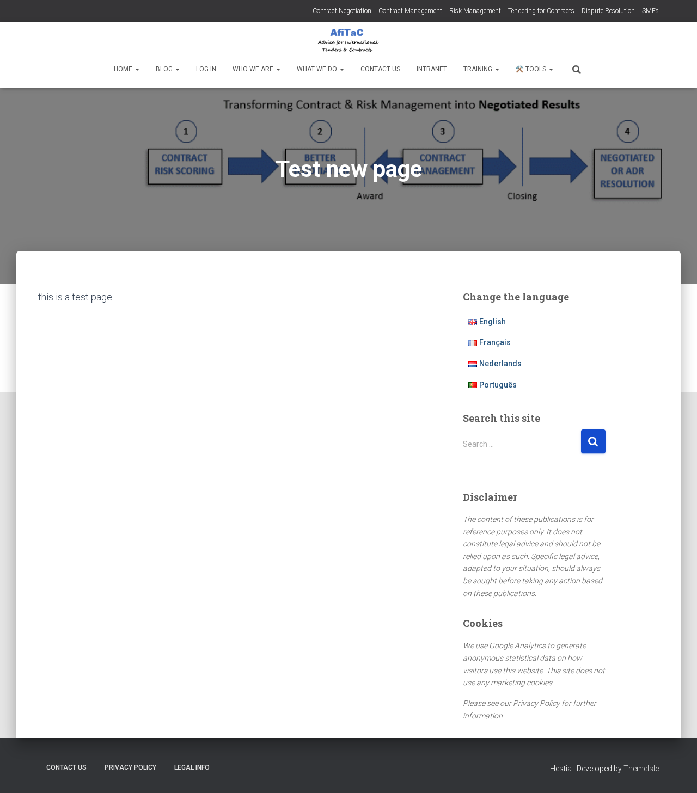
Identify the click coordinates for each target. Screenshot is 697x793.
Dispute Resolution (608, 11)
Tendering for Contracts (541, 11)
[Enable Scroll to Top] (675, 771)
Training (478, 69)
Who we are (254, 69)
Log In (206, 69)
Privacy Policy (130, 767)
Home (124, 69)
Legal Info (192, 767)
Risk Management (475, 11)
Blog (165, 69)
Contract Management (410, 11)
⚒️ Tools (532, 69)
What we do (318, 69)
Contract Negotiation (342, 11)
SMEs (650, 11)
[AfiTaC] (348, 40)
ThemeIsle (641, 768)
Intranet (432, 69)
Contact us (380, 69)
